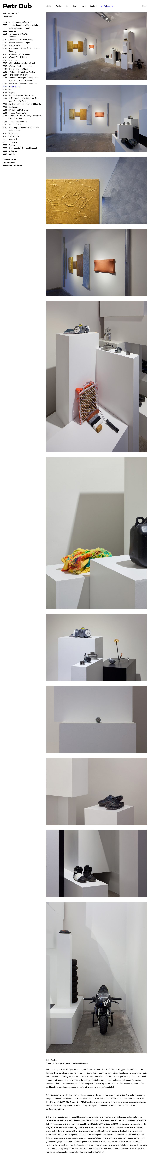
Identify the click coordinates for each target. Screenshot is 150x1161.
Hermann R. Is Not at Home (17, 39)
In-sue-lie (10, 60)
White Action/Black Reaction (18, 66)
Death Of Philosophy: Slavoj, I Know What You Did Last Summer (21, 79)
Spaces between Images (16, 42)
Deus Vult (10, 30)
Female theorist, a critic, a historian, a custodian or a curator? (21, 26)
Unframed (10, 150)
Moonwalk (10, 139)
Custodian (10, 107)
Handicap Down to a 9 (15, 74)
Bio (67, 6)
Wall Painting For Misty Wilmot (19, 63)
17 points (10, 92)
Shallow (9, 89)
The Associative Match (15, 68)
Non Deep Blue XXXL (15, 33)
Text (74, 6)
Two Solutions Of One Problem (19, 95)
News (83, 6)
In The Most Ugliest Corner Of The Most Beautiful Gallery (20, 99)
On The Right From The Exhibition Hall (22, 104)
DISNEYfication (12, 136)
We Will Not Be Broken (15, 109)
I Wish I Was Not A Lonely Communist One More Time (22, 117)
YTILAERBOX (12, 45)
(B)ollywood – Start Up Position (19, 71)
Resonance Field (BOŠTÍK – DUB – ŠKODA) (21, 50)
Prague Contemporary (15, 112)
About (48, 6)
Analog (9, 145)
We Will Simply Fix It (15, 57)
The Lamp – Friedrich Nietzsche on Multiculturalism (21, 129)
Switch (9, 153)
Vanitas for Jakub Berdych (17, 22)
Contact (93, 6)
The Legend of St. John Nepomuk (20, 147)
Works (58, 6)
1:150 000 (10, 133)
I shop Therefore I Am (15, 121)
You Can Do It (12, 124)
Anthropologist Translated (16, 54)
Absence (9, 36)
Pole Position (11, 86)
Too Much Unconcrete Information (20, 83)
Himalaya (10, 142)
